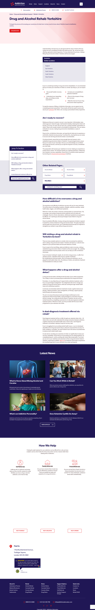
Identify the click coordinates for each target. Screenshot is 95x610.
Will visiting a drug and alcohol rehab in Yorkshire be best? (22, 163)
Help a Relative (47, 530)
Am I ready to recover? (17, 153)
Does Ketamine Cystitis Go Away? (63, 414)
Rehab (30, 4)
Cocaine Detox (45, 590)
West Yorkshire (49, 77)
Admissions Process (15, 586)
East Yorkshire (49, 68)
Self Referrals (60, 590)
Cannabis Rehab (29, 588)
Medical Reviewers (15, 588)
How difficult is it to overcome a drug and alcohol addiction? (22, 158)
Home (11, 14)
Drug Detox (48, 175)
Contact (63, 4)
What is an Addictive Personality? (23, 414)
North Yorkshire (49, 71)
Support (40, 4)
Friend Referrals (61, 588)
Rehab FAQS (76, 592)
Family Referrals (61, 586)
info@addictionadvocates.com (63, 602)
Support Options (62, 584)
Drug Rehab (70, 175)
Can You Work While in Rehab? (62, 381)
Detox (35, 4)
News (58, 4)
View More (48, 181)
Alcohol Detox (70, 169)
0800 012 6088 (30, 602)
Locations (46, 4)
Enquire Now (15, 30)
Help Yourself (20, 530)
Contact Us (76, 586)
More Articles (46, 424)
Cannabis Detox (45, 588)
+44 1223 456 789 (44, 602)
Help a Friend (75, 530)
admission (51, 109)
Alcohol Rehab (48, 169)
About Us (52, 4)
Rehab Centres (14, 590)
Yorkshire (47, 58)
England (47, 66)
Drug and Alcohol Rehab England (23, 14)
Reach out (62, 340)
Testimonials (13, 592)
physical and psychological (58, 154)
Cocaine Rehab (29, 590)
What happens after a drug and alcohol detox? (21, 169)
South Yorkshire (49, 74)
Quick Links (76, 584)
